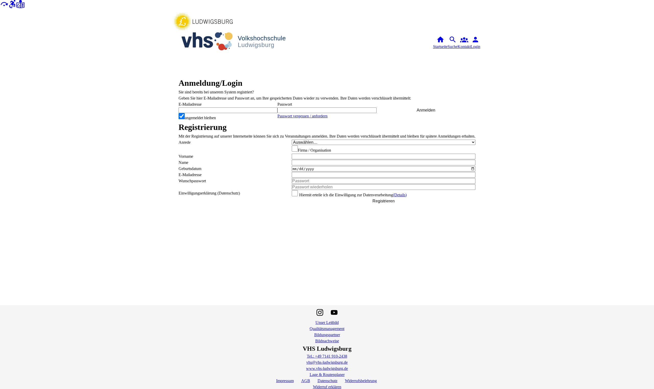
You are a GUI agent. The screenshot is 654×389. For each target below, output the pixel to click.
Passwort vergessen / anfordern (302, 116)
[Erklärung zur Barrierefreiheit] (12, 4)
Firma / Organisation (314, 150)
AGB (305, 381)
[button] (326, 110)
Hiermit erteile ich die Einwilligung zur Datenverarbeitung (346, 195)
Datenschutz (327, 381)
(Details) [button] (400, 195)
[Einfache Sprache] (20, 4)
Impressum (285, 381)
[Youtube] (334, 312)
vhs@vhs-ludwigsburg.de (327, 362)
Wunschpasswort (192, 181)
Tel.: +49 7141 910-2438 (327, 356)
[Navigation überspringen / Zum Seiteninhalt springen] (4, 4)
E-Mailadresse (190, 104)
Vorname (186, 156)
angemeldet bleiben (200, 118)
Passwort (284, 104)
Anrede (185, 142)
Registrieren (383, 201)
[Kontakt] (464, 42)
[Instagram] (320, 312)
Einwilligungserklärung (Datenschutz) (209, 193)
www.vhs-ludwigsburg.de (327, 368)
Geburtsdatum (190, 168)
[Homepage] (237, 42)
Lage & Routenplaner (327, 374)
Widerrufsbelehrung (361, 381)
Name (183, 162)
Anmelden (426, 110)
